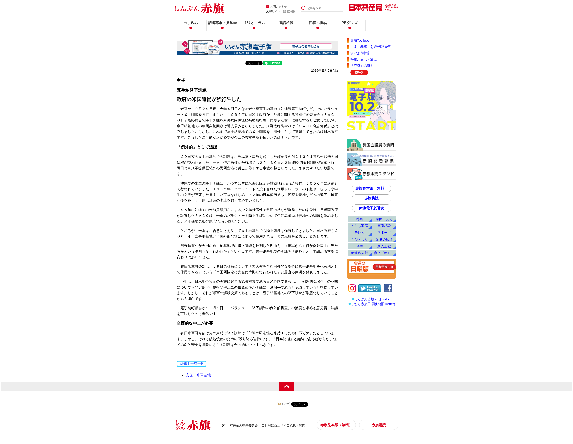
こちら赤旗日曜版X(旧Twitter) (373, 304)
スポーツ (384, 232)
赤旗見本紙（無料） (371, 188)
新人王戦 (384, 246)
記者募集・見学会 (222, 23)
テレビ (360, 232)
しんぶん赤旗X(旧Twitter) (373, 299)
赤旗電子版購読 (371, 208)
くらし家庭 (359, 226)
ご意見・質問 (295, 425)
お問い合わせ (278, 6)
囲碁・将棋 (318, 23)
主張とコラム (254, 23)
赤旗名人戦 (359, 253)
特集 (359, 219)
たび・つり (359, 239)
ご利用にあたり (272, 425)
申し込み (191, 23)
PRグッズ (349, 23)
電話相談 (286, 23)
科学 (359, 246)
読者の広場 (384, 239)
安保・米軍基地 (198, 375)
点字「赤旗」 (384, 253)
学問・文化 (384, 219)
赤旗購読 (371, 198)
